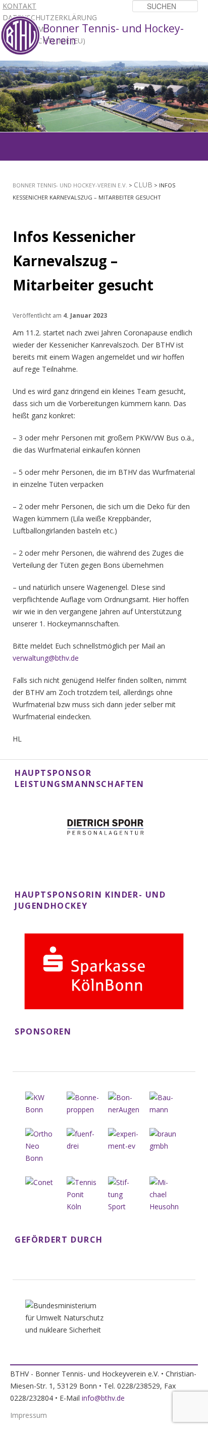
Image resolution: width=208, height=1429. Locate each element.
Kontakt (19, 6)
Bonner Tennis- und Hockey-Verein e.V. (70, 185)
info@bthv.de (103, 1398)
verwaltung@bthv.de (46, 658)
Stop (200, 67)
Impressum (28, 1415)
